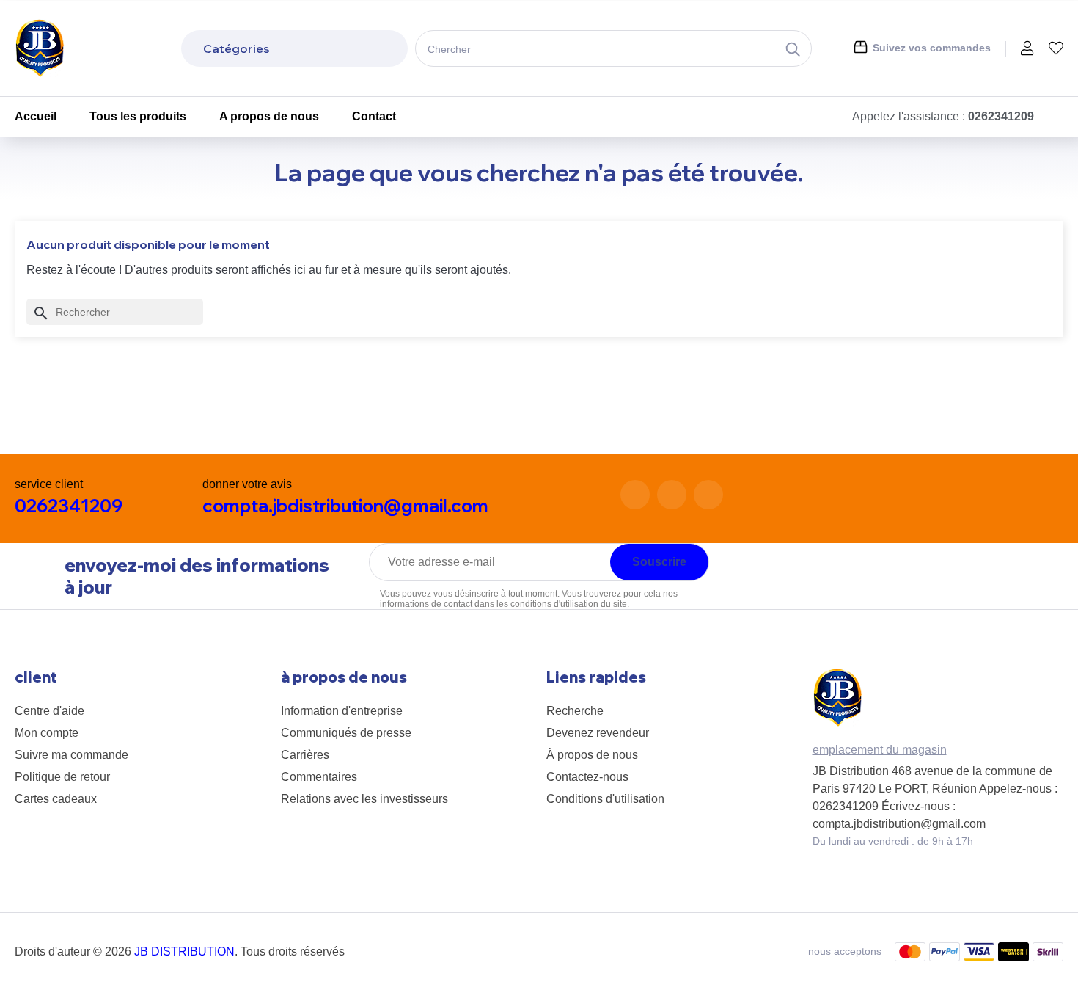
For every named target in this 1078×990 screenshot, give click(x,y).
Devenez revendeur (597, 733)
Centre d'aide (49, 711)
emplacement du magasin (880, 749)
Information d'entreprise (342, 711)
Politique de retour (62, 777)
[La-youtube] (708, 494)
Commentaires (319, 777)
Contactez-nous (587, 777)
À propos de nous (592, 755)
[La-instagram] (671, 494)
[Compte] (1027, 49)
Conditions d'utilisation (605, 799)
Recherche (575, 711)
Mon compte (46, 733)
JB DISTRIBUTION (184, 951)
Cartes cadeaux (56, 799)
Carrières (305, 755)
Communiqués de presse (346, 733)
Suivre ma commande (71, 755)
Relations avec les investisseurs (364, 799)
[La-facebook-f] (635, 494)
